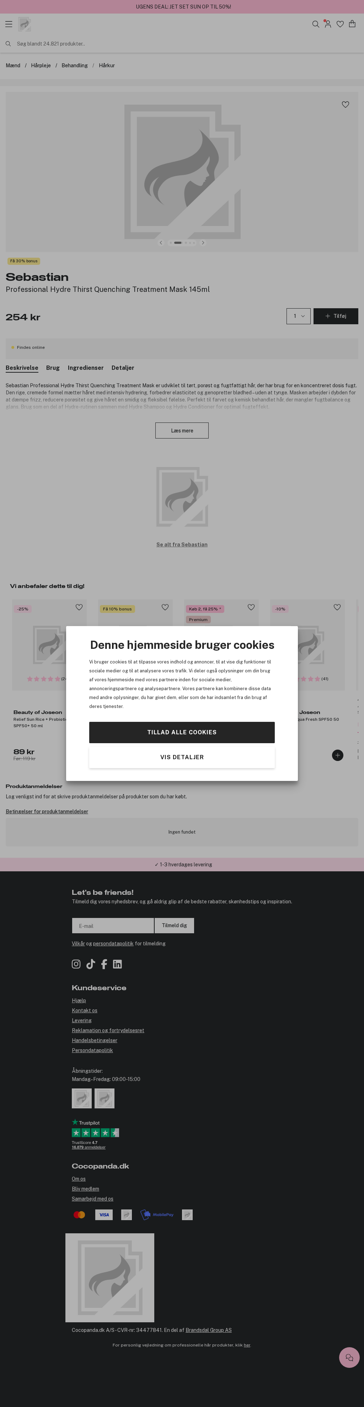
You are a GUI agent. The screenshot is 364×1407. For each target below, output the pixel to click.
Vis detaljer (182, 757)
